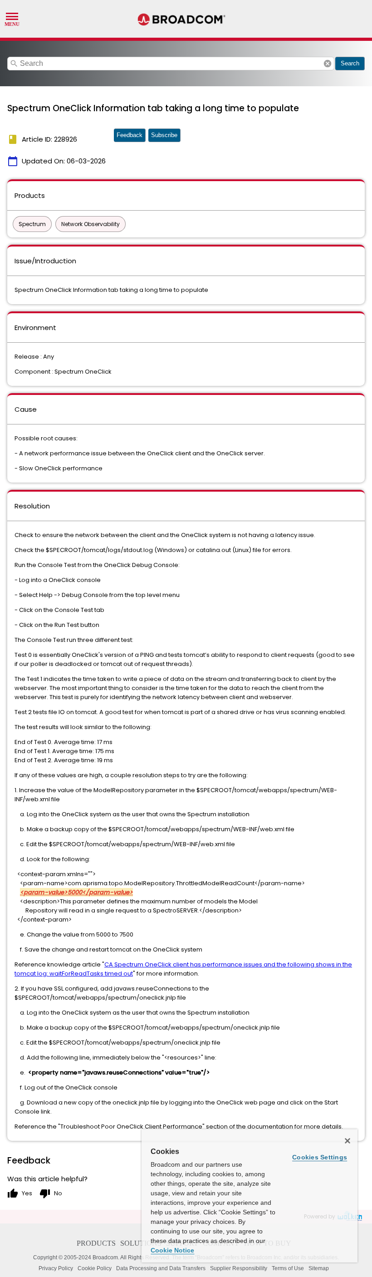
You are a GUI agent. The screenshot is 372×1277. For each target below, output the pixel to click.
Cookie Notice (172, 1250)
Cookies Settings (319, 1157)
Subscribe (164, 135)
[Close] (347, 1141)
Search (350, 63)
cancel (327, 63)
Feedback (129, 135)
